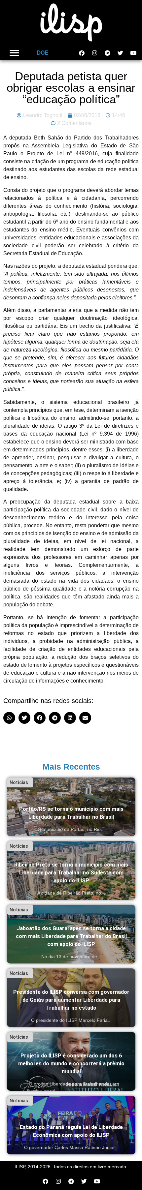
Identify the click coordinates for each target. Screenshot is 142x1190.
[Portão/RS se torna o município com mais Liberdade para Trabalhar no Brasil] (71, 807)
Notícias (19, 782)
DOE (42, 52)
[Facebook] (81, 52)
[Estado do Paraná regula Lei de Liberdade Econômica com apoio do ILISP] (71, 1125)
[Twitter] (120, 52)
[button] (14, 53)
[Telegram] (107, 52)
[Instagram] (94, 52)
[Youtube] (133, 52)
